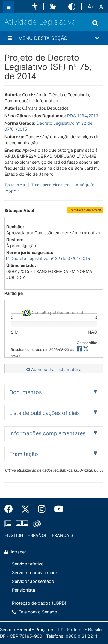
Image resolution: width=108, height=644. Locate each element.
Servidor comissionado (35, 572)
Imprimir (11, 191)
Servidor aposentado (33, 581)
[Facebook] (10, 509)
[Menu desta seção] (10, 38)
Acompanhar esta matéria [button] (56, 369)
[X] (86, 349)
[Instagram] (42, 509)
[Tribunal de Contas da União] (36, 523)
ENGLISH (13, 535)
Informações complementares (47, 433)
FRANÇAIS (62, 535)
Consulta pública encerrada (58, 312)
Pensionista (23, 589)
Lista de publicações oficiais (44, 413)
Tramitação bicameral (50, 185)
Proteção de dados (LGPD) (39, 603)
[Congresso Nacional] (22, 523)
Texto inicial (15, 185)
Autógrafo (84, 185)
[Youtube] (57, 509)
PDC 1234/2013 (82, 115)
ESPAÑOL (37, 535)
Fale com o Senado (37, 611)
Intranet (18, 551)
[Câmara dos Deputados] (9, 523)
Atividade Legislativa (40, 21)
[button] (35, 6)
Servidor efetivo (28, 563)
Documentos (25, 392)
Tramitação (23, 454)
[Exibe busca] (95, 23)
